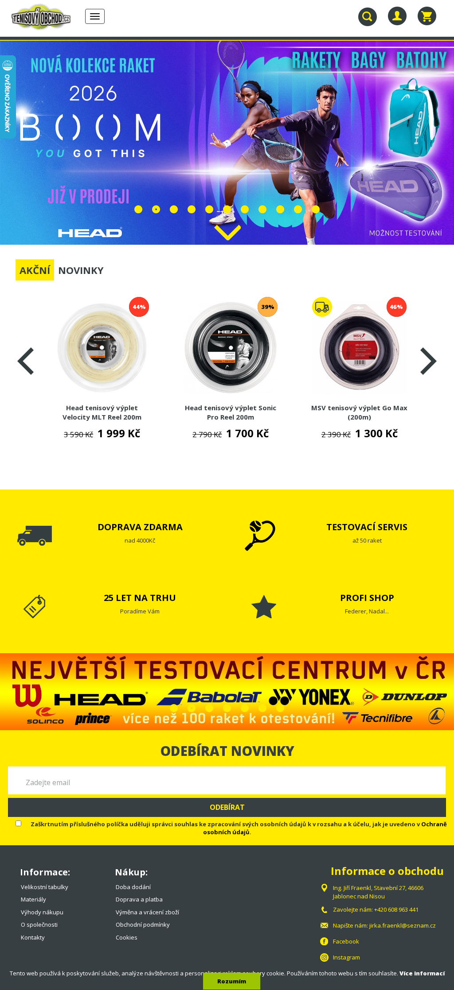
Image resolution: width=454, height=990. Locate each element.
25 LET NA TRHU (140, 598)
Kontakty (33, 937)
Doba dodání (133, 887)
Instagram (346, 957)
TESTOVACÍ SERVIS (366, 527)
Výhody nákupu (42, 912)
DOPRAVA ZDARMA (140, 527)
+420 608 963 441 (396, 909)
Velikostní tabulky (44, 887)
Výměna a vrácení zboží (147, 912)
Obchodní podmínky (143, 924)
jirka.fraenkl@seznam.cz (402, 925)
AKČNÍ (35, 270)
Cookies (126, 937)
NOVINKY (81, 270)
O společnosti (39, 924)
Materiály (33, 899)
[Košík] (427, 16)
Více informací (422, 973)
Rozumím (231, 981)
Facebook (346, 941)
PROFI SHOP (367, 598)
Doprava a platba (139, 899)
